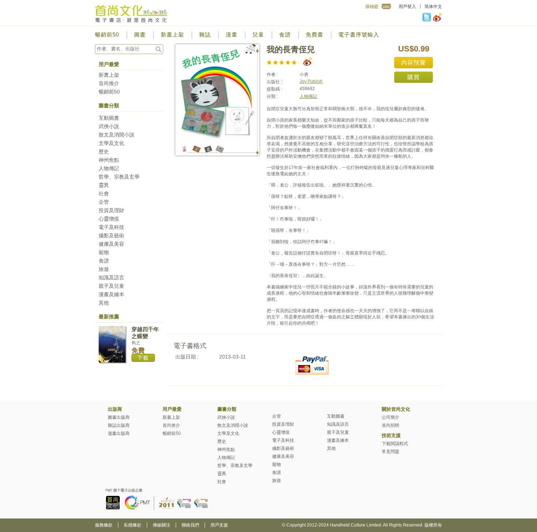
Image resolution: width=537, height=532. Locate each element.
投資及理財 (111, 210)
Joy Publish (311, 81)
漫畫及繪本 (111, 294)
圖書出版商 (119, 417)
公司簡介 (390, 417)
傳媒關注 (161, 525)
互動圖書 (109, 118)
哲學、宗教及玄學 (119, 177)
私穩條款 (132, 525)
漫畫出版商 (119, 433)
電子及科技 (111, 227)
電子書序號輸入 (358, 34)
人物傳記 (109, 168)
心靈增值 (109, 219)
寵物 (104, 252)
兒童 (258, 34)
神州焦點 (109, 160)
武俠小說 (109, 126)
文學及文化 (111, 143)
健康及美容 (111, 244)
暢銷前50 (107, 34)
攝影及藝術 (111, 235)
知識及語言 (111, 277)
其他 (104, 303)
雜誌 (205, 34)
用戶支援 (219, 525)
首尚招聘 (390, 425)
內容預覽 (413, 63)
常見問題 (390, 451)
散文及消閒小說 (116, 135)
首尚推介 (109, 83)
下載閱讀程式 (395, 443)
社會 (104, 193)
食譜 (285, 34)
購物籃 (371, 6)
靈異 (104, 185)
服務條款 (104, 525)
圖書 (140, 34)
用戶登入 (407, 6)
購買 (413, 77)
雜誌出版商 (119, 425)
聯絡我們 (190, 525)
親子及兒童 (111, 286)
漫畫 (231, 34)
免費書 (314, 34)
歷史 (104, 151)
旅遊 (104, 269)
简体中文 (433, 6)
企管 (104, 202)
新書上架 (172, 34)
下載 (143, 358)
